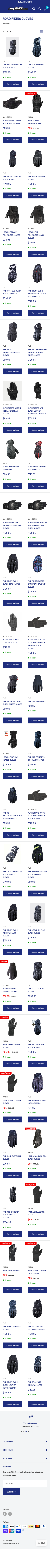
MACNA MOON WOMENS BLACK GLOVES (37, 1157)
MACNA (30, 117)
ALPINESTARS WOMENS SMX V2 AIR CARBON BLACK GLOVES (37, 525)
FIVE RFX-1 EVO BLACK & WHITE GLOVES (12, 292)
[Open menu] (4, 9)
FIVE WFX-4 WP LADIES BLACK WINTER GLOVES (12, 702)
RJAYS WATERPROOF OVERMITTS (11, 468)
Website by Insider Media (11, 1543)
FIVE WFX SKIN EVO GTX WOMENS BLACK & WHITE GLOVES (37, 352)
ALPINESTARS (7, 117)
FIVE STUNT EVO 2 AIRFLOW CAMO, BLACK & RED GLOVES (37, 294)
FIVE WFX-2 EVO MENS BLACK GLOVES (12, 177)
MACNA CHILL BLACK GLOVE (36, 1213)
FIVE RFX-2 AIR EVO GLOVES (35, 66)
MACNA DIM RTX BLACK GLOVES (12, 1101)
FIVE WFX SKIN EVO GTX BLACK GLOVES (12, 66)
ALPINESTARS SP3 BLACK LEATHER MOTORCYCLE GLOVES (37, 411)
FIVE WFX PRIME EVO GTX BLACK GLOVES (36, 758)
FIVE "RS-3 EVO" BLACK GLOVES (12, 1157)
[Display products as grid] (41, 31)
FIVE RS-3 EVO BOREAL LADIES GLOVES (37, 1101)
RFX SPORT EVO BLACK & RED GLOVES (37, 468)
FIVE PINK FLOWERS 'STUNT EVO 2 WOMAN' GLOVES (37, 584)
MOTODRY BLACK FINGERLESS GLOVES (11, 233)
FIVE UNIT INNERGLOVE (37, 701)
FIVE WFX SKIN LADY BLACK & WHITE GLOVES (11, 1215)
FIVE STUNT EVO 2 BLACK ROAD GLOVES (11, 582)
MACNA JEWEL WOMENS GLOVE (34, 121)
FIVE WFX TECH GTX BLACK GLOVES (36, 1045)
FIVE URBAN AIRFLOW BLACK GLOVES (36, 931)
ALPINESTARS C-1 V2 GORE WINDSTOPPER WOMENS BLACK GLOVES (36, 644)
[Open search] (33, 8)
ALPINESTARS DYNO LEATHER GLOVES (11, 641)
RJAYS (5, 463)
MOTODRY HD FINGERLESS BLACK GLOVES (36, 235)
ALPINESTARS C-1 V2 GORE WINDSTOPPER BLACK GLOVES (36, 816)
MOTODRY (6, 229)
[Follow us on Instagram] (10, 1514)
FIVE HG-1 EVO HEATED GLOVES (37, 990)
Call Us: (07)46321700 (25, 2)
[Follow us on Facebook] (5, 1514)
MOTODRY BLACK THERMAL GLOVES (10, 990)
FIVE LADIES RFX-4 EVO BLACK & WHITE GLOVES (12, 874)
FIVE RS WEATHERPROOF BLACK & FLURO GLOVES (12, 816)
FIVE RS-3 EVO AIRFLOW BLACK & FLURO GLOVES (37, 874)
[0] (45, 8)
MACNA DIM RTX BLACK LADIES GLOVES (37, 1271)
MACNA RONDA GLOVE (12, 1270)
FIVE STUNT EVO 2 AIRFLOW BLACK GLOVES (10, 933)
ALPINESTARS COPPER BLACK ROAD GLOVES (12, 121)
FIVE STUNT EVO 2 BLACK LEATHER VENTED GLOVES (10, 1385)
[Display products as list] (46, 31)
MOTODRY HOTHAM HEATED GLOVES (10, 758)
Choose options (13, 84)
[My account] (39, 8)
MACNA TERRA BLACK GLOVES (11, 1045)
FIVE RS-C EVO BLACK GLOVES (36, 177)
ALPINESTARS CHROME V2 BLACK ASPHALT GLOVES (12, 411)
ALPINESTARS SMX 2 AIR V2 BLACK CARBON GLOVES (12, 525)
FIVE (4, 61)
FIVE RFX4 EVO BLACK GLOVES (12, 1327)
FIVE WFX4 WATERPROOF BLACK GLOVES (11, 352)
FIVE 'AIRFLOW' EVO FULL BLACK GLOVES (36, 1327)
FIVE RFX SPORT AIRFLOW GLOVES (35, 1383)
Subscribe (11, 1492)
